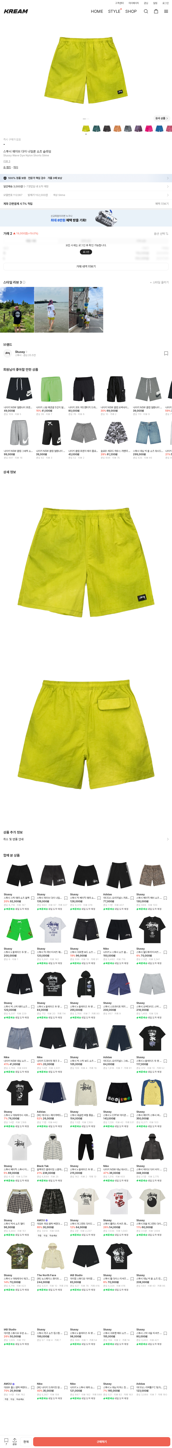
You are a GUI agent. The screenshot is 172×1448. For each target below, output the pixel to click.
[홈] (16, 11)
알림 (155, 3)
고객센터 (119, 3)
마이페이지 (134, 3)
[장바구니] (156, 11)
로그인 (165, 3)
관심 (146, 3)
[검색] (146, 11)
